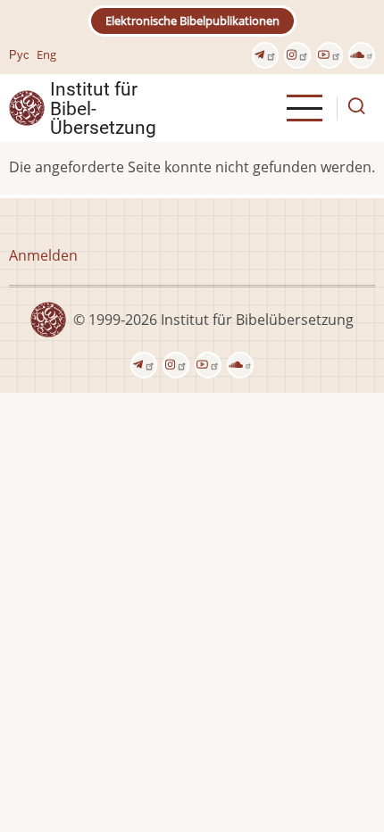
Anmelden (43, 255)
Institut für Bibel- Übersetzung (103, 108)
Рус (19, 54)
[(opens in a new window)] (265, 55)
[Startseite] (27, 107)
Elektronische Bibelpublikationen (192, 20)
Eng (46, 54)
